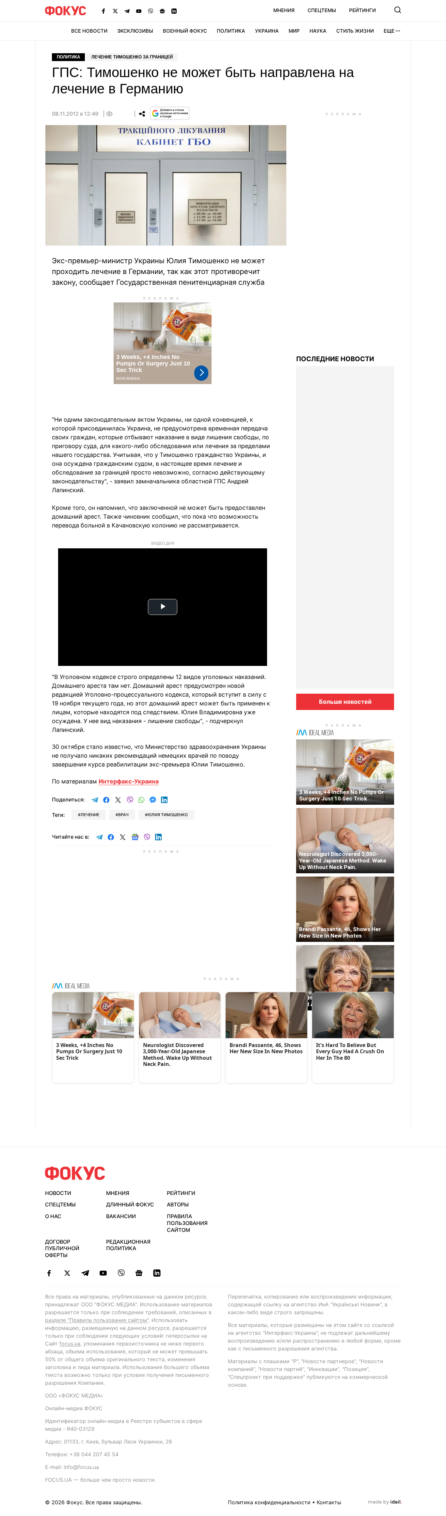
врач (123, 814)
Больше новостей (345, 701)
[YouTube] (139, 11)
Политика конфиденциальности (269, 1502)
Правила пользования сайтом (187, 1223)
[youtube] (103, 1273)
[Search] (397, 9)
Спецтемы (322, 10)
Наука (318, 31)
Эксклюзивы (135, 31)
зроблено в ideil (385, 1502)
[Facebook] (103, 11)
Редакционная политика (128, 1245)
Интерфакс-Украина (129, 781)
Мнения (284, 10)
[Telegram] (127, 11)
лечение (90, 814)
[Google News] (162, 11)
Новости (58, 1193)
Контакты (329, 1502)
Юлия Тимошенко (168, 814)
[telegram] (85, 1273)
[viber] (121, 1273)
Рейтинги (362, 10)
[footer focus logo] (75, 1173)
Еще (389, 31)
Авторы (178, 1204)
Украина (267, 31)
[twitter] (67, 1273)
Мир (294, 31)
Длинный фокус (130, 1204)
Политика (231, 31)
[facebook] (49, 1273)
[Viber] (150, 11)
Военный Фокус (185, 31)
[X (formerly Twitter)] (115, 11)
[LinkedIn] (174, 11)
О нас (53, 1216)
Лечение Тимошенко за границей (132, 57)
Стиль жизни (355, 31)
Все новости (89, 31)
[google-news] (139, 1273)
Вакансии (121, 1216)
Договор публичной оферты (62, 1248)
